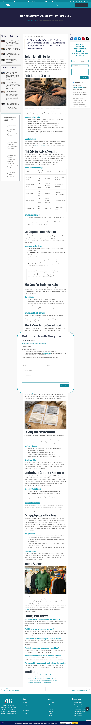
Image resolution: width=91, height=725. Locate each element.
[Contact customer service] (87, 709)
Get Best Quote (64, 385)
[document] (45, 362)
